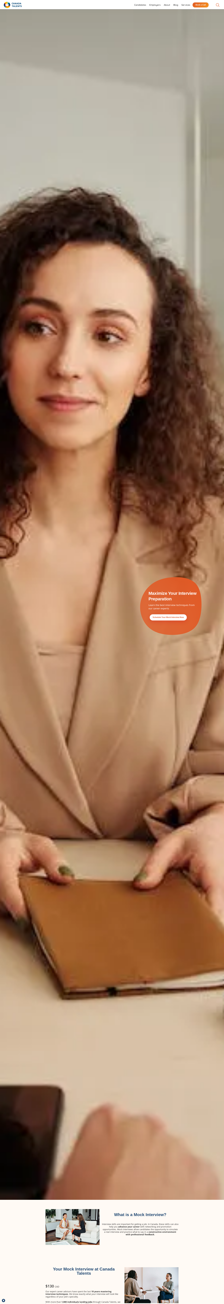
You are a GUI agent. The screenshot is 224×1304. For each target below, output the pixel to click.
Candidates (140, 5)
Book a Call (201, 5)
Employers (155, 5)
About (167, 5)
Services (185, 5)
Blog (175, 5)
